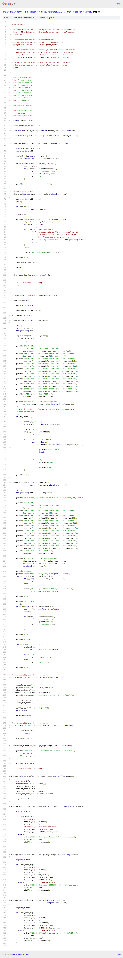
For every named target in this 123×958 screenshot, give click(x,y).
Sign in (118, 4)
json (119, 954)
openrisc (77, 11)
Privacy (21, 954)
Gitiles (14, 954)
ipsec (43, 11)
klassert (34, 11)
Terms (27, 954)
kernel (20, 11)
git (26, 11)
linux (5, 11)
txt (112, 954)
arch (69, 11)
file (52, 18)
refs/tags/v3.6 (55, 11)
